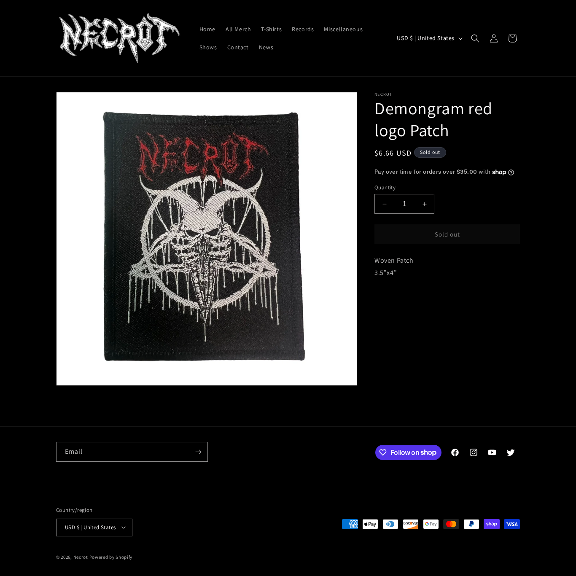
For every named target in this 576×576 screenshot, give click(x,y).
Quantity (385, 187)
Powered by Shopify (111, 557)
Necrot (80, 557)
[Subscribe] (198, 452)
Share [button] (392, 299)
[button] (475, 38)
